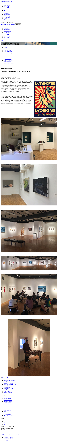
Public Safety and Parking (10, 384)
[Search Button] (4, 20)
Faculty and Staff (8, 404)
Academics (6, 11)
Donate (5, 18)
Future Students (7, 398)
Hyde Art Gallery (8, 51)
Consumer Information (9, 388)
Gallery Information (8, 60)
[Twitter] (4, 424)
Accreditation (7, 385)
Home (3, 24)
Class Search (7, 5)
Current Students (8, 400)
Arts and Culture (8, 50)
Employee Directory (8, 383)
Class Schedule (7, 410)
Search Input (6, 22)
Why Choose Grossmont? (10, 380)
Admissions (6, 13)
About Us (6, 381)
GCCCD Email (7, 414)
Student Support (7, 16)
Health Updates (7, 391)
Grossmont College (8, 437)
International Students (9, 401)
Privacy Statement (8, 392)
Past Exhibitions (7, 61)
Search (13, 24)
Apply (5, 3)
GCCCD (6, 440)
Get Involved (7, 17)
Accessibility (7, 387)
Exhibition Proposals (9, 63)
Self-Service (6, 6)
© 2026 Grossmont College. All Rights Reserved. (12, 434)
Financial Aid (7, 14)
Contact (8, 24)
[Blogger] (4, 423)
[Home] (4, 10)
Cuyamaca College (8, 438)
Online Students (7, 402)
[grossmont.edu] (6, 1)
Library (5, 411)
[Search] (2, 22)
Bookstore (6, 412)
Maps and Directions (9, 415)
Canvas (5, 8)
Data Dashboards (8, 390)
